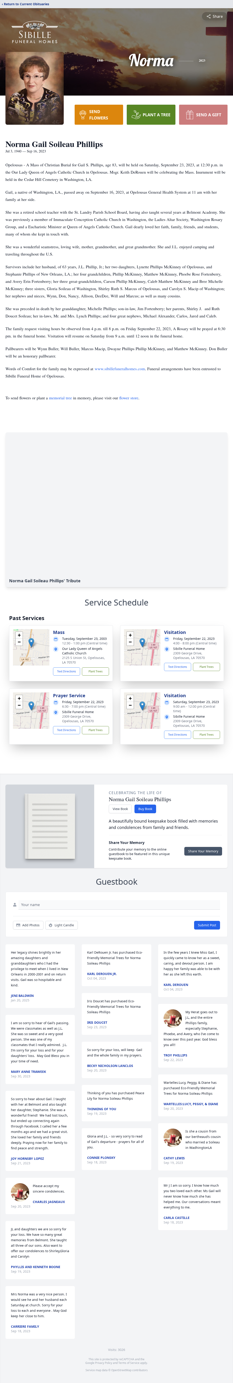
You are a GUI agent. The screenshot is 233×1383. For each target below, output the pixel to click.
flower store (128, 397)
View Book (120, 809)
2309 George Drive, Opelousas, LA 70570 (189, 655)
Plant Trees (96, 671)
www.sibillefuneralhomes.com (120, 368)
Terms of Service (128, 1363)
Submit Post (207, 925)
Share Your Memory (203, 851)
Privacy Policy (103, 1363)
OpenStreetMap (121, 1370)
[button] (31, 642)
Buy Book (145, 809)
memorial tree (60, 397)
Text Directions (66, 671)
